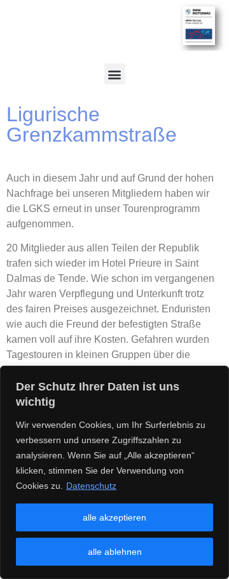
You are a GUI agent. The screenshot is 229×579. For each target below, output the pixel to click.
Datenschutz (91, 486)
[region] (114, 472)
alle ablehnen (115, 552)
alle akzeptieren (114, 517)
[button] (114, 73)
